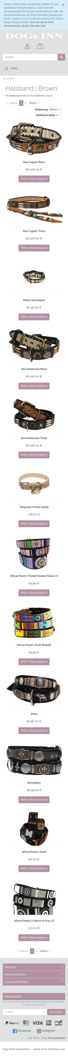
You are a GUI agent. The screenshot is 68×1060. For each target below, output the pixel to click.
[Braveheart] (34, 759)
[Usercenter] (28, 46)
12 (47, 115)
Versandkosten (56, 1038)
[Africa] (34, 690)
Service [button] (10, 967)
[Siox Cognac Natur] (34, 139)
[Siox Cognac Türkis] (34, 208)
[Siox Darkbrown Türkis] (33, 415)
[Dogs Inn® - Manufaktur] (34, 36)
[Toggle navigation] (6, 68)
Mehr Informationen (34, 179)
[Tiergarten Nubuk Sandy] (34, 484)
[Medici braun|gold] (34, 277)
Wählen (47, 109)
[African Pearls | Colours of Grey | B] (34, 898)
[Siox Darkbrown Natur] (34, 346)
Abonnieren (56, 1012)
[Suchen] (61, 57)
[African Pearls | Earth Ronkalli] (34, 622)
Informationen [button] (15, 974)
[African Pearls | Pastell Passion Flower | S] (34, 553)
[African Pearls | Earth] (34, 829)
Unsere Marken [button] (16, 982)
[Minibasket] (40, 46)
